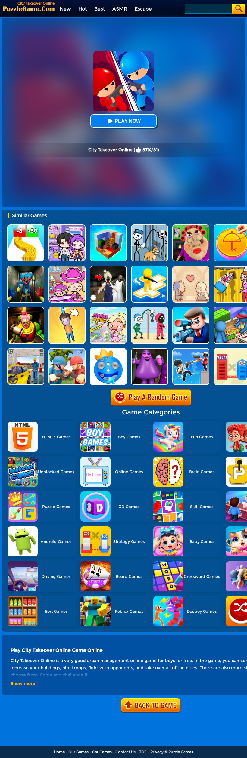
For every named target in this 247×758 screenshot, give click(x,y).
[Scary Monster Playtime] (25, 268)
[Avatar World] (67, 268)
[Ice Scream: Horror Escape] (108, 268)
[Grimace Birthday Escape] (149, 350)
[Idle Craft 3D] (108, 226)
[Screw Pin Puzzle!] (108, 350)
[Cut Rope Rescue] (67, 309)
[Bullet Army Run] (25, 226)
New (65, 9)
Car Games (102, 752)
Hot (82, 9)
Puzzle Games (180, 752)
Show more (23, 683)
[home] (29, 8)
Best (99, 9)
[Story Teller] (190, 268)
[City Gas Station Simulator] (25, 350)
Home (59, 752)
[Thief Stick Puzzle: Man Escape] (149, 309)
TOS (143, 752)
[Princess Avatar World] (108, 309)
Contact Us (125, 752)
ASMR (119, 9)
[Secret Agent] (190, 309)
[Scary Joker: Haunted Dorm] (25, 309)
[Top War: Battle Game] (149, 268)
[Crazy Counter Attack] (190, 350)
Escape (143, 9)
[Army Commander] (67, 350)
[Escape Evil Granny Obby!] (190, 226)
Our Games (78, 752)
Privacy (157, 752)
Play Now (128, 121)
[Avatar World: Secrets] (67, 226)
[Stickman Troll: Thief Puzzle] (149, 226)
